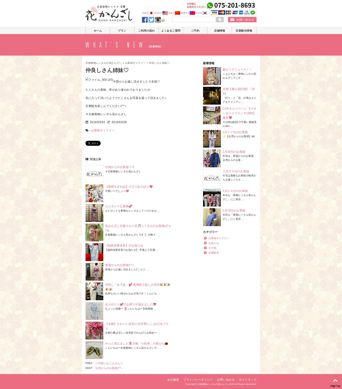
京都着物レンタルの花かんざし (104, 62)
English (158, 13)
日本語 (145, 13)
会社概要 (173, 379)
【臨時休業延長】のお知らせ (124, 245)
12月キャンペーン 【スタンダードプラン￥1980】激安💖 (239, 113)
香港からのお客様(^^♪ (119, 265)
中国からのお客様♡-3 (119, 167)
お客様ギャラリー (135, 62)
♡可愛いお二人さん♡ (109, 363)
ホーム (98, 30)
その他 (212, 247)
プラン (122, 30)
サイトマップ (247, 379)
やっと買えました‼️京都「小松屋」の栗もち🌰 (136, 343)
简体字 (171, 13)
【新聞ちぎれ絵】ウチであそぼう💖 (129, 186)
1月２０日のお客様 (235, 190)
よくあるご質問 (171, 30)
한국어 (199, 13)
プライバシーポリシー (198, 379)
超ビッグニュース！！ (237, 69)
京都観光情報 (244, 30)
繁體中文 (185, 13)
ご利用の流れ (146, 30)
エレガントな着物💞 (118, 206)
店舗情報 (219, 30)
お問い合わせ (226, 379)
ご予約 (195, 30)
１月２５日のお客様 (236, 171)
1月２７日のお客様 (235, 132)
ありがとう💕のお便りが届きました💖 (131, 304)
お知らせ (213, 243)
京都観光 (213, 252)
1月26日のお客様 (234, 151)
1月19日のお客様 (234, 210)
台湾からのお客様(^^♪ (109, 368)
